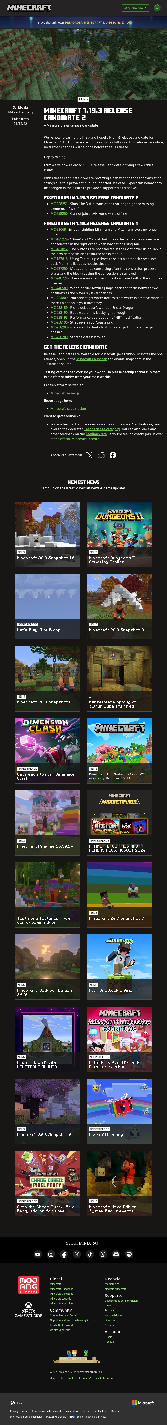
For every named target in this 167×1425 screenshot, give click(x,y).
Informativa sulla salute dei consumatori (55, 1411)
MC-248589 (59, 288)
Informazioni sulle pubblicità (26, 1416)
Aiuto (108, 1305)
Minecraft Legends (60, 1298)
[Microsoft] (143, 1402)
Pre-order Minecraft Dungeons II (95, 22)
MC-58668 (58, 229)
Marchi (115, 1411)
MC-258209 (59, 337)
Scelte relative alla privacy (91, 1416)
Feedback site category (102, 429)
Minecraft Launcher (91, 359)
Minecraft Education (61, 1303)
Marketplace (112, 1284)
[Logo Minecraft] (28, 8)
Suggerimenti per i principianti (122, 1300)
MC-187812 (59, 249)
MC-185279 (59, 239)
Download (110, 1320)
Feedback (110, 1310)
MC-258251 (59, 203)
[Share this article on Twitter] (89, 455)
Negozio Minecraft (115, 1289)
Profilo (108, 1337)
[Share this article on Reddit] (101, 455)
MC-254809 (59, 298)
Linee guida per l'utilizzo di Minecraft (70, 1378)
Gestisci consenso (105, 1378)
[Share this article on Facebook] (113, 455)
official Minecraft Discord (79, 439)
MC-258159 (59, 307)
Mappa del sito (113, 1315)
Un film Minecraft (60, 1330)
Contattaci (110, 1325)
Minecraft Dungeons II (62, 1289)
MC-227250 (59, 268)
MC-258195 (59, 317)
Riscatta (109, 1342)
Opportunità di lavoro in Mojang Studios (72, 1320)
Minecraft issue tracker (68, 408)
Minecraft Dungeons (61, 1293)
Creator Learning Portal (63, 1315)
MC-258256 (59, 213)
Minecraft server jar (66, 393)
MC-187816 (59, 258)
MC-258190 (59, 312)
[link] (38, 1254)
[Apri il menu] (157, 8)
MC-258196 (59, 322)
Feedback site (96, 434)
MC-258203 (59, 327)
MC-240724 (59, 278)
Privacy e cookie (19, 1411)
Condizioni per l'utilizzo (94, 1411)
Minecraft (55, 1284)
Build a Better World (61, 1325)
